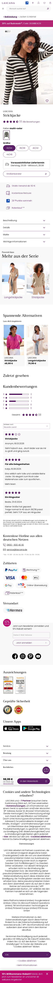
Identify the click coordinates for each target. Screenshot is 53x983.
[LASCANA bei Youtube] (38, 656)
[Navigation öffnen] (3, 8)
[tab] (6, 135)
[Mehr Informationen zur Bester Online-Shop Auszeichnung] (8, 685)
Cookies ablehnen (41, 836)
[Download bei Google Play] (31, 728)
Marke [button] (6, 234)
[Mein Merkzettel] (44, 3)
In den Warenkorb (29, 781)
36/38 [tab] (22, 148)
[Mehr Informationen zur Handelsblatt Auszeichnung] (20, 685)
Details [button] (6, 227)
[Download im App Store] (11, 728)
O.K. (7, 954)
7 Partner (26, 800)
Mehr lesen (10, 484)
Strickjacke (38, 297)
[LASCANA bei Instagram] (23, 656)
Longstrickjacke (13, 297)
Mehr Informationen (27, 965)
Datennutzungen (15, 806)
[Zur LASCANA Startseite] (8, 3)
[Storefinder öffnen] (33, 3)
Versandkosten (8, 784)
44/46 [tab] (9, 154)
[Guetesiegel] (18, 709)
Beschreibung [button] (10, 220)
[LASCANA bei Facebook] (15, 656)
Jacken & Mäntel (27, 16)
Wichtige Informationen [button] (15, 241)
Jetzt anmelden (24, 642)
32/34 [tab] (9, 148)
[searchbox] (25, 9)
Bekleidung (11, 16)
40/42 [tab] (35, 148)
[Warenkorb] (50, 3)
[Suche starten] (48, 9)
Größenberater (13, 173)
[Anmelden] (38, 3)
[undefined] (47, 279)
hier (6, 836)
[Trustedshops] (7, 709)
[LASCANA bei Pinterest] (30, 656)
